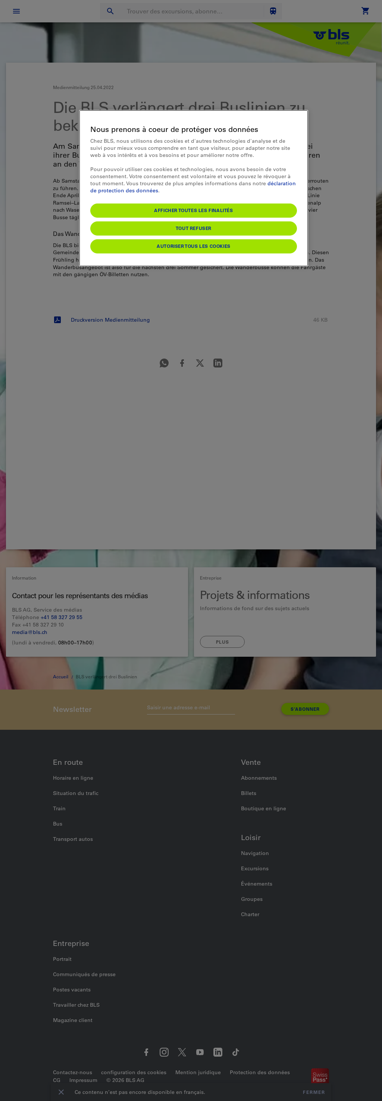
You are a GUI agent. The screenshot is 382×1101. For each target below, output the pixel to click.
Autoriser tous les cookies (194, 246)
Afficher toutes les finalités (193, 210)
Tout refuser (194, 228)
